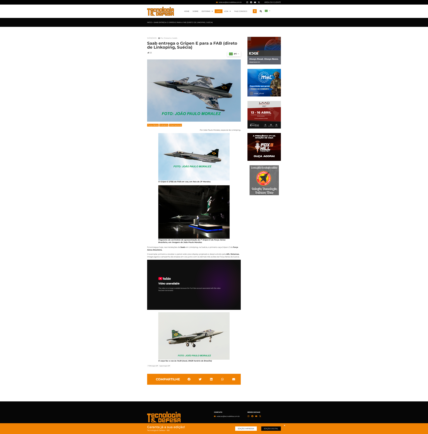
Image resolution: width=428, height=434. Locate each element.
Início (149, 22)
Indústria (164, 125)
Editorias (206, 11)
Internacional (175, 125)
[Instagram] (247, 2)
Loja (226, 11)
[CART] (255, 11)
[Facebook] (251, 2)
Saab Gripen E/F (164, 366)
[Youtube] (255, 2)
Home (186, 11)
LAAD (218, 11)
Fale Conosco (240, 11)
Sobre (195, 11)
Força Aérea (153, 125)
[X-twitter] (259, 2)
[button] (261, 11)
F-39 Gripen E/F (153, 366)
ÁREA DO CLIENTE (272, 2)
